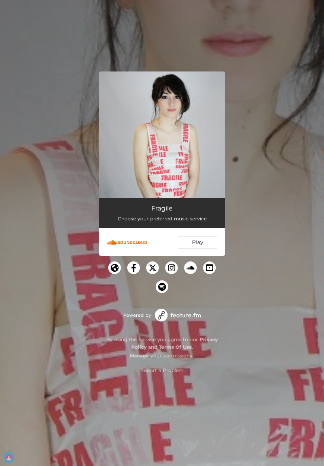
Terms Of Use (175, 347)
